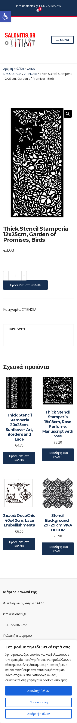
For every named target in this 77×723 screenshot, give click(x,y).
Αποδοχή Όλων (38, 691)
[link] (5, 16)
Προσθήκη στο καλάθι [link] (19, 458)
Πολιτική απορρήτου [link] (17, 635)
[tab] (38, 328)
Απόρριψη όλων (38, 714)
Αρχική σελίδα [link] (13, 69)
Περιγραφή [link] (17, 329)
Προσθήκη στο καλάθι (25, 285)
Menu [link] (64, 40)
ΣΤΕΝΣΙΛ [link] (30, 74)
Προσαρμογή (39, 702)
